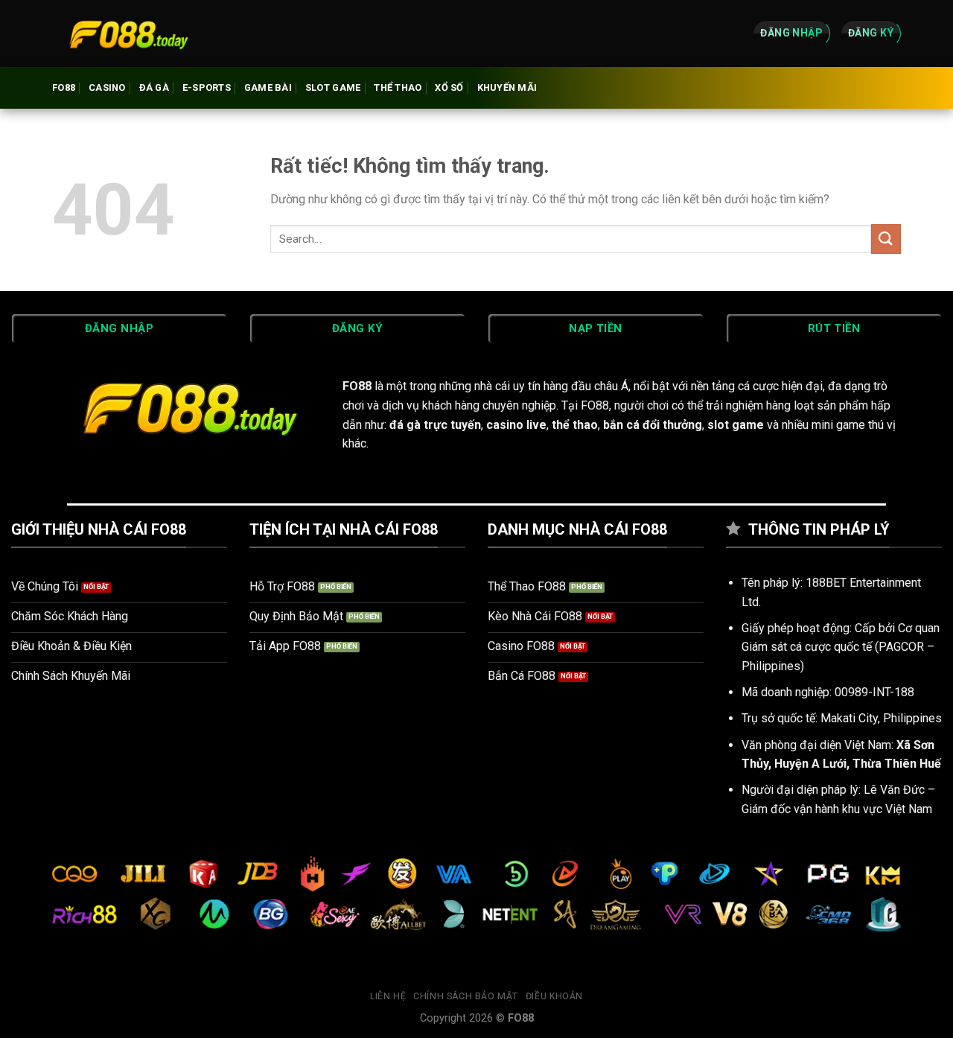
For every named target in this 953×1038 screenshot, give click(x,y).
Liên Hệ (388, 996)
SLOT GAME (332, 87)
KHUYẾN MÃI (507, 87)
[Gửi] (886, 238)
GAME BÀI (268, 87)
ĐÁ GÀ (154, 87)
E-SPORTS (206, 87)
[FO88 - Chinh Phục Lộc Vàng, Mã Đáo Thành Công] (126, 33)
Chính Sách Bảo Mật (465, 996)
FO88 (63, 87)
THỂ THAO (397, 87)
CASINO (107, 87)
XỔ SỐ (449, 87)
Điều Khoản (554, 996)
